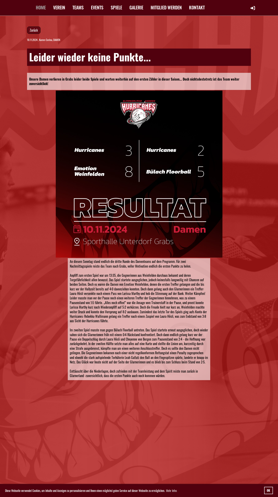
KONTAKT (197, 7)
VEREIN (59, 7)
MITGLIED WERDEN (166, 7)
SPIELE (116, 7)
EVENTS (97, 7)
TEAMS (78, 7)
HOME (41, 7)
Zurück (34, 30)
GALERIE (136, 7)
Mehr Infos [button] (171, 490)
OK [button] (268, 490)
